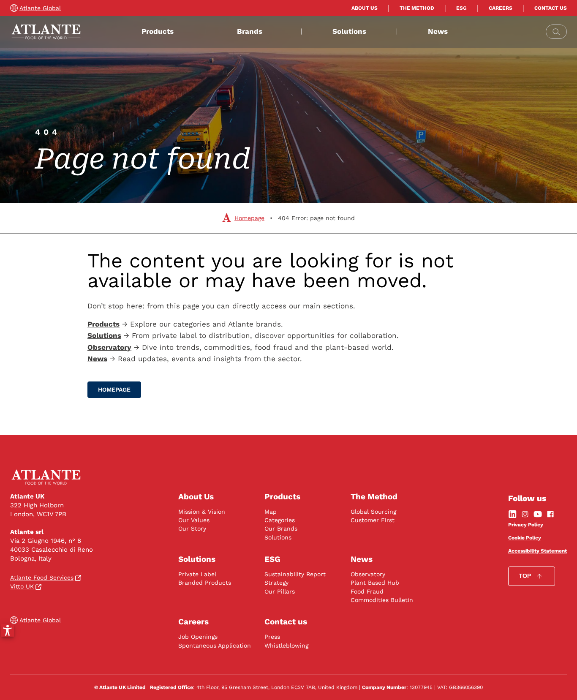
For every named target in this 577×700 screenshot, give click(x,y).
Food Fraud (367, 591)
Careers (500, 8)
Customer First (373, 520)
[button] (7, 630)
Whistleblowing (286, 645)
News (438, 31)
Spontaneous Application (214, 645)
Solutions (349, 31)
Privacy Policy (525, 525)
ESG (461, 8)
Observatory (368, 574)
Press (272, 636)
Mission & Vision (201, 511)
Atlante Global (40, 8)
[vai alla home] (46, 32)
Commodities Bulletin (382, 599)
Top (525, 575)
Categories (279, 520)
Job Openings (198, 636)
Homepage (249, 218)
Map (270, 511)
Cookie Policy (524, 538)
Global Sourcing (373, 511)
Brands (249, 31)
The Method (417, 8)
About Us (364, 8)
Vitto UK (22, 586)
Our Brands (280, 528)
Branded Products (204, 582)
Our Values (194, 520)
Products (158, 31)
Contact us (550, 8)
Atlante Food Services (41, 577)
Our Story (192, 528)
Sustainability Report (295, 574)
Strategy (276, 582)
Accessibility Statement (537, 551)
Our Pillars (279, 591)
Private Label (197, 574)
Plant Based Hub (375, 582)
